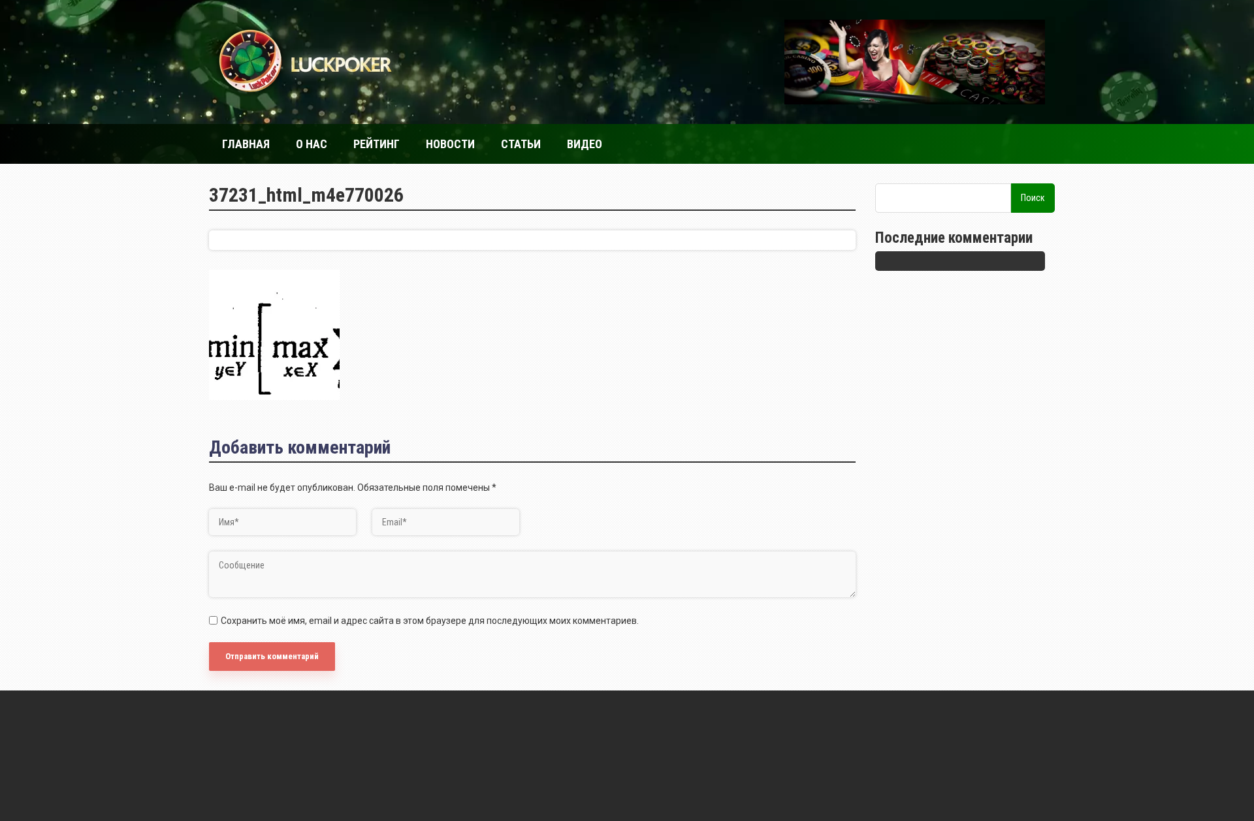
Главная (246, 144)
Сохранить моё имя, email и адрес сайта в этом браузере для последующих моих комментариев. (430, 620)
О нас (311, 144)
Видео (584, 144)
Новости (450, 144)
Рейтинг (376, 144)
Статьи (521, 144)
